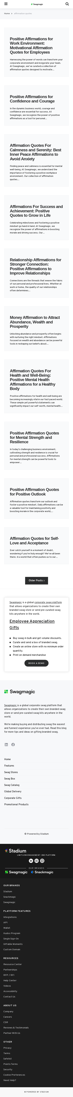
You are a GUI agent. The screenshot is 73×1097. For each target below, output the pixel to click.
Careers (7, 1017)
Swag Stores (11, 772)
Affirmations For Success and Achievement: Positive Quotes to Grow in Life (36, 211)
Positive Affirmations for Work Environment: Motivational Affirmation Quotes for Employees (31, 45)
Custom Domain (11, 949)
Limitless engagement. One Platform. (36, 855)
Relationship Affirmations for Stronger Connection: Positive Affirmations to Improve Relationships (35, 266)
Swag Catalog (11, 785)
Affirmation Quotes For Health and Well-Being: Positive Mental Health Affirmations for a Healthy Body (32, 380)
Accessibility (10, 991)
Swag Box (9, 778)
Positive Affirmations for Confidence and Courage (33, 98)
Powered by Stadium (37, 1092)
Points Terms (10, 1064)
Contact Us (9, 996)
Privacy (7, 1048)
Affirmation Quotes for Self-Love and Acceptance (34, 540)
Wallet (6, 928)
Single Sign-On (11, 938)
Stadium (7, 891)
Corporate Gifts (13, 798)
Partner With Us (11, 1033)
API (5, 922)
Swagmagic (16, 602)
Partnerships (10, 969)
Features (9, 766)
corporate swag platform (48, 602)
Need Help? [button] (9, 1080)
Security (7, 1069)
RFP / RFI (8, 975)
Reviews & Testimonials (16, 1027)
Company (8, 1011)
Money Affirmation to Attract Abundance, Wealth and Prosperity (35, 322)
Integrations (10, 917)
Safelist (7, 1058)
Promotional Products (16, 804)
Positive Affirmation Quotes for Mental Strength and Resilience (34, 437)
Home (7, 13)
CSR (5, 1022)
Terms (6, 1053)
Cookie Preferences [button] (14, 1075)
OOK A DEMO (36, 663)
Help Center (9, 980)
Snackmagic (9, 897)
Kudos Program (11, 933)
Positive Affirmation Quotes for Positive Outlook (34, 491)
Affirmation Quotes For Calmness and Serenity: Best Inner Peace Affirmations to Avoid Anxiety (35, 152)
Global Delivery (12, 791)
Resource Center (12, 964)
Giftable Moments (13, 944)
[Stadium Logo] (36, 850)
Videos (7, 986)
